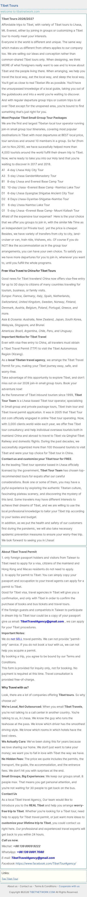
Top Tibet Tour (10, 878)
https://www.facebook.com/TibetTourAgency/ (46, 863)
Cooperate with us (69, 886)
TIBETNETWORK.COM (42, 892)
